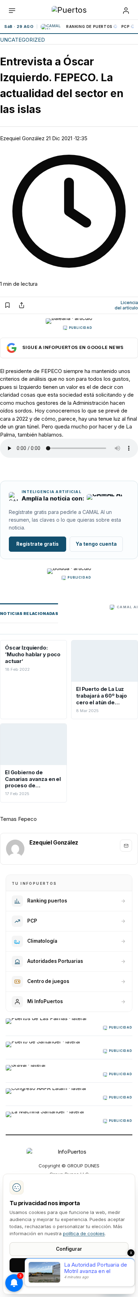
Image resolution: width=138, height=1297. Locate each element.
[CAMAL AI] (52, 26)
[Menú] (12, 11)
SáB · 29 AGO (18, 26)
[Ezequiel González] (15, 849)
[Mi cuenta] (126, 11)
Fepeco (27, 819)
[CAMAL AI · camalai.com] (104, 498)
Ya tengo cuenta (96, 544)
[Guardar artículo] (7, 305)
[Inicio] (69, 10)
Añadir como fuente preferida (69, 348)
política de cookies (84, 1233)
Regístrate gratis (37, 544)
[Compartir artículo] (21, 305)
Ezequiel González (22, 138)
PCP (125, 26)
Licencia (126, 305)
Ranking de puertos (89, 26)
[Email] (126, 846)
